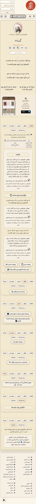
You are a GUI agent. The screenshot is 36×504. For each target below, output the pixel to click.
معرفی (28, 484)
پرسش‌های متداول (25, 486)
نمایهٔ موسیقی (26, 467)
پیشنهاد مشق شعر (18, 342)
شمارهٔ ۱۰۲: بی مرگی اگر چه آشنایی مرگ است (26, 88)
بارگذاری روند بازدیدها (18, 407)
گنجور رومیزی (9, 460)
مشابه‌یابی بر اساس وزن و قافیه (19, 362)
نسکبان (11, 479)
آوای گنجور (10, 472)
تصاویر (18, 126)
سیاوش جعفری (15, 145)
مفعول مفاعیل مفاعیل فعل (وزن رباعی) (16, 141)
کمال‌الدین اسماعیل (21, 34)
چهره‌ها (28, 488)
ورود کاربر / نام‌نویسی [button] (19, 16)
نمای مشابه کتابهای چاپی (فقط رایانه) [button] (19, 269)
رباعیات (12, 34)
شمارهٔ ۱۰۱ (18, 40)
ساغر (12, 462)
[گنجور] (30, 5)
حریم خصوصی (9, 493)
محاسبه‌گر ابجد (9, 469)
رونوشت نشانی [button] (12, 264)
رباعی (15, 143)
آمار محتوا (27, 493)
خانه (29, 457)
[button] (34, 16)
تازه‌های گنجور (26, 474)
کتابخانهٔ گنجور (9, 465)
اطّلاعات (31, 126)
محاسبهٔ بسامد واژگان (19, 292)
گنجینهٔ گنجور (10, 467)
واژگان (24, 126)
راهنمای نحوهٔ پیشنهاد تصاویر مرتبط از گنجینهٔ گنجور (18, 320)
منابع (11, 488)
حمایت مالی (27, 491)
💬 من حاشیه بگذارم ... (16, 432)
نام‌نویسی (26, 440)
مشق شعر (11, 126)
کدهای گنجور (10, 457)
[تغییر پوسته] (4, 500)
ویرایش (8, 186)
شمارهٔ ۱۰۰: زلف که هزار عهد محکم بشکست (8, 88)
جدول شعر (27, 462)
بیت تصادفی (27, 460)
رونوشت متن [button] (27, 264)
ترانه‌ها (4, 126)
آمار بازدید (10, 486)
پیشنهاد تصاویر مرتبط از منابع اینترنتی (19, 314)
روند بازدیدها (22, 130)
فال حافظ (27, 465)
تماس (11, 490)
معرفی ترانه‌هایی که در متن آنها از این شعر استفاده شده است (18, 384)
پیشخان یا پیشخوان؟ (8, 477)
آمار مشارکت (10, 483)
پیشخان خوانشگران (8, 474)
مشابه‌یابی (27, 472)
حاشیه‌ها (13, 130)
